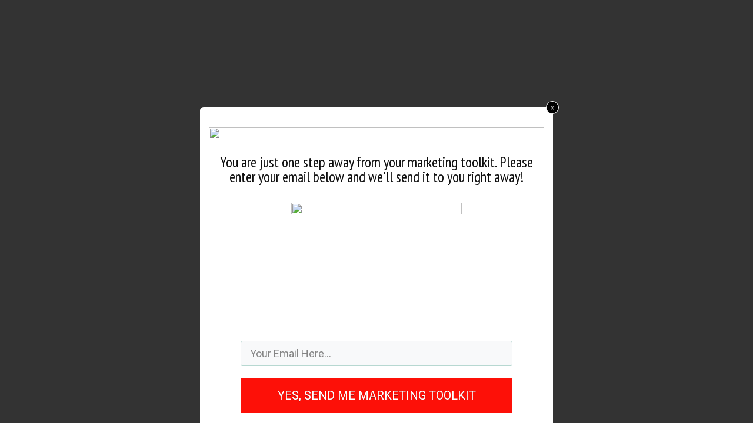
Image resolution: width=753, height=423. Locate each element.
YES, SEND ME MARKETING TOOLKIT (377, 395)
